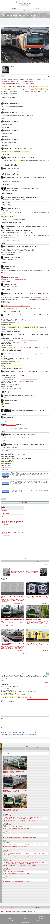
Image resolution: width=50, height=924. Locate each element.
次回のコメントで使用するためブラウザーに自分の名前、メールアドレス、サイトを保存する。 (20, 732)
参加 (28, 4)
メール (2, 722)
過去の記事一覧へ (25, 502)
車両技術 (25, 918)
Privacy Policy (3, 702)
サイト (2, 727)
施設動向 (9, 918)
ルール (13, 920)
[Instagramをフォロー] (11, 69)
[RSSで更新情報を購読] (15, 69)
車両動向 (3, 499)
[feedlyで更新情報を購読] (13, 69)
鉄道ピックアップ (25, 916)
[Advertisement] (25, 21)
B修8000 (12, 66)
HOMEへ (37, 907)
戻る (12, 907)
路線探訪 (42, 918)
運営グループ (18, 697)
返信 (47, 682)
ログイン (24, 4)
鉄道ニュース (9, 916)
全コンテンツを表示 (25, 10)
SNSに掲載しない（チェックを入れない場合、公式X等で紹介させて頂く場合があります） (19, 734)
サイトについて (38, 920)
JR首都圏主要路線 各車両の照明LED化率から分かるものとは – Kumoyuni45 (17, 83)
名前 (2, 718)
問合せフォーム (24, 697)
